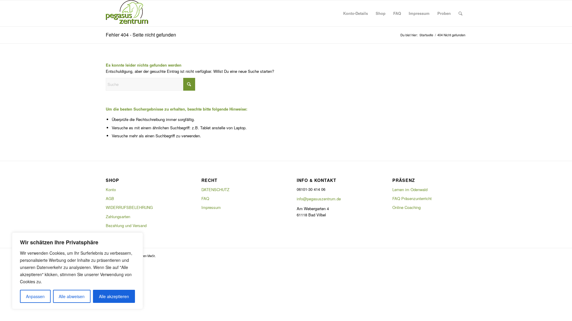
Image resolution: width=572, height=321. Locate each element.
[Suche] (460, 13)
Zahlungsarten (118, 216)
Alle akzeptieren (114, 296)
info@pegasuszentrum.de (319, 199)
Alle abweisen (72, 296)
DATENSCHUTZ (215, 189)
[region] (77, 270)
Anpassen (35, 296)
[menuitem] (355, 13)
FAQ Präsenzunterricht (412, 198)
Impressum (211, 207)
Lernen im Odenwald (410, 189)
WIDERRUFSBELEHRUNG (129, 207)
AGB (110, 198)
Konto (111, 189)
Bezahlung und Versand (126, 225)
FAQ (205, 198)
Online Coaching (406, 207)
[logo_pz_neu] (128, 13)
